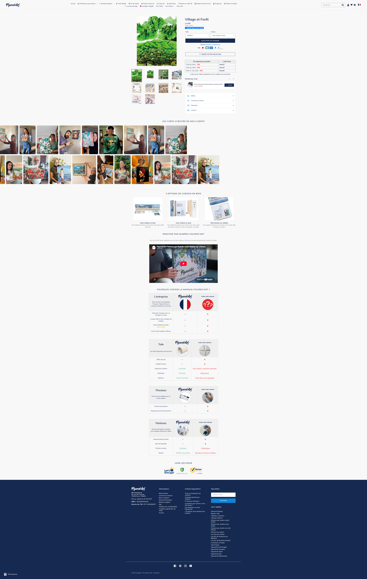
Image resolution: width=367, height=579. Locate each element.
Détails (193, 96)
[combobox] (333, 5)
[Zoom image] (156, 41)
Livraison (193, 110)
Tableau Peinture (217, 518)
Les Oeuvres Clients (218, 534)
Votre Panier (215, 545)
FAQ (160, 504)
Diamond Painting (217, 511)
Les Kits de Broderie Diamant (220, 540)
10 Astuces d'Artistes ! (192, 501)
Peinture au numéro (217, 532)
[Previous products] (229, 79)
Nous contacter (164, 498)
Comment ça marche (197, 100)
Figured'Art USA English (219, 547)
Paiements (194, 105)
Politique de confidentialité (168, 506)
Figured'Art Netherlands (219, 556)
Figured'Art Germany (218, 549)
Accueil (161, 513)
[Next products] (233, 79)
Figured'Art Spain (217, 551)
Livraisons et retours (166, 495)
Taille (186, 32)
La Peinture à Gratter (218, 543)
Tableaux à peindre (217, 516)
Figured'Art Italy (216, 554)
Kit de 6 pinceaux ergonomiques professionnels (208, 84)
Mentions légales (164, 502)
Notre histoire (163, 493)
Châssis (213, 32)
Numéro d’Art (215, 513)
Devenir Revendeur (165, 500)
